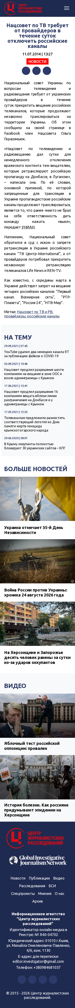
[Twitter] (36, 71)
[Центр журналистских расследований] (24, 8)
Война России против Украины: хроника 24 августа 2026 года (35, 592)
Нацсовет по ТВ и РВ (34, 312)
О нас (59, 893)
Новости (37, 61)
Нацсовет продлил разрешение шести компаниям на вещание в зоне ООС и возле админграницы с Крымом (34, 374)
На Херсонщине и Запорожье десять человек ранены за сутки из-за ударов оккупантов (37, 657)
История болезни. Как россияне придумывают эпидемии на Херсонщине (36, 810)
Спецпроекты (23, 893)
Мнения (44, 893)
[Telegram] (47, 71)
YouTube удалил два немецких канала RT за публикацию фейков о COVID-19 (36, 354)
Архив (37, 901)
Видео (15, 685)
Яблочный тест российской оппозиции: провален (31, 746)
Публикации (39, 878)
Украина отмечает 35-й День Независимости (33, 530)
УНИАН (28, 227)
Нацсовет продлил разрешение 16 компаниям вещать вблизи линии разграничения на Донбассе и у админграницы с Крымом (31, 398)
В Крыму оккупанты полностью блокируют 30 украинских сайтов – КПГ (34, 446)
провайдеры (15, 316)
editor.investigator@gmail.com (38, 961)
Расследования (32, 886)
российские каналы (43, 316)
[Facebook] (26, 71)
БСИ (52, 886)
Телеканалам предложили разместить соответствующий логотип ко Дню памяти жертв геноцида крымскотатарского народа (34, 424)
